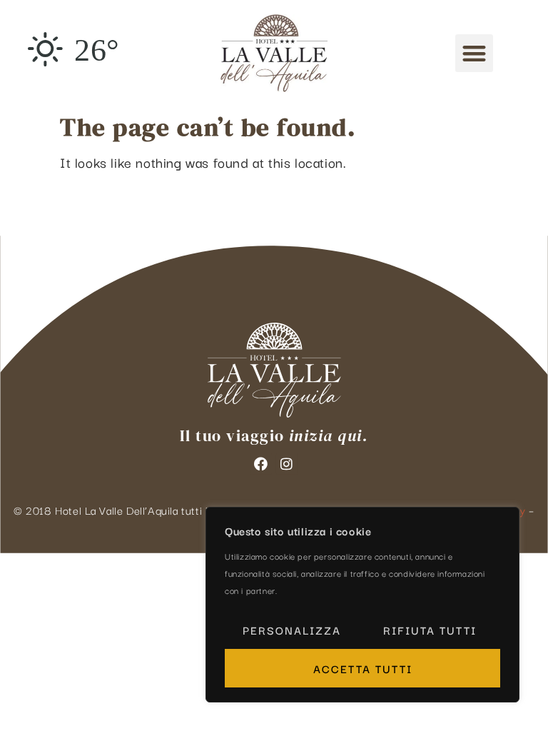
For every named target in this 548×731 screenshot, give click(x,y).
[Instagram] (287, 463)
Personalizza (292, 629)
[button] (474, 53)
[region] (362, 604)
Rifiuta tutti (430, 629)
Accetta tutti (362, 668)
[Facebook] (261, 463)
